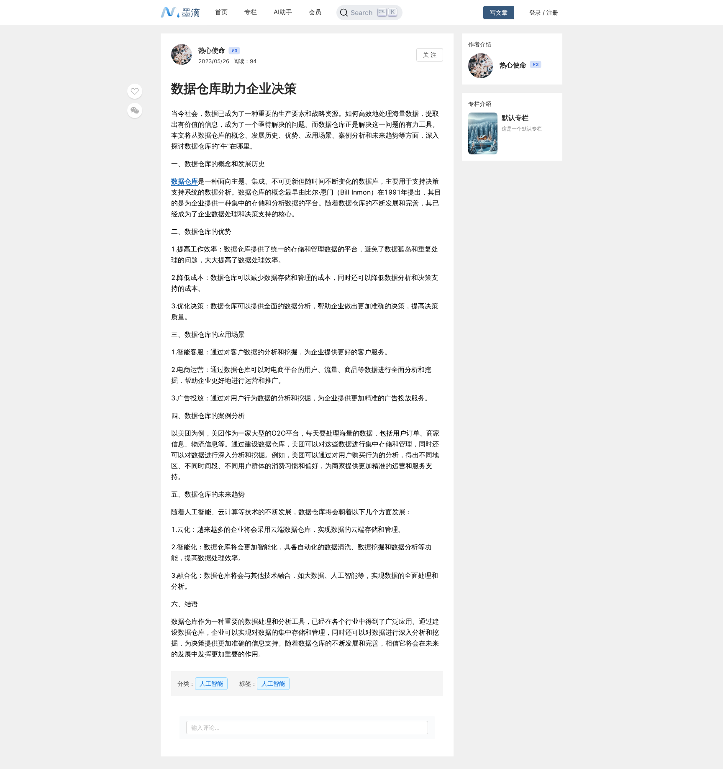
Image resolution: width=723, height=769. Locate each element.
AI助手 (283, 12)
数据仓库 (184, 181)
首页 (221, 12)
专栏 (250, 12)
